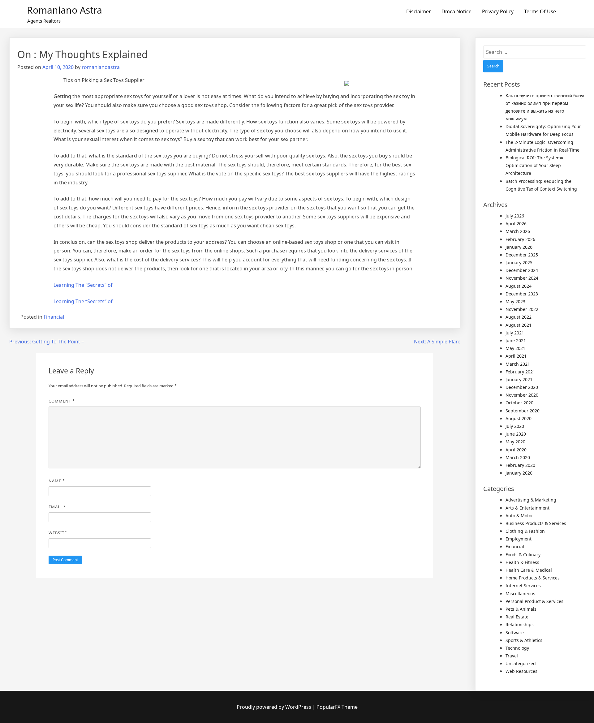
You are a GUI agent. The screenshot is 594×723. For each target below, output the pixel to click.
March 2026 (518, 231)
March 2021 (518, 364)
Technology (517, 648)
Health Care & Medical (529, 570)
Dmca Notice (456, 11)
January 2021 (519, 379)
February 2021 (520, 372)
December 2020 (522, 387)
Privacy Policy (498, 11)
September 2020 (523, 411)
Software (515, 632)
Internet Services (523, 585)
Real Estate (517, 617)
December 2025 (522, 255)
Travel (512, 656)
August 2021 (519, 325)
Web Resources (521, 671)
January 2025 (519, 262)
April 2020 (516, 450)
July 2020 (515, 426)
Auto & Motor (519, 516)
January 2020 (519, 473)
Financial (54, 316)
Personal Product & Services (534, 601)
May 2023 (515, 301)
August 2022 (519, 317)
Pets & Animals (521, 609)
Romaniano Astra (64, 10)
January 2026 (519, 247)
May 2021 (515, 348)
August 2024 (519, 286)
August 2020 (519, 418)
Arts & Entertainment (527, 508)
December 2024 (522, 270)
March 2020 (518, 457)
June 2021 (516, 340)
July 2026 (515, 216)
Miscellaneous (520, 593)
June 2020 (516, 434)
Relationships (520, 624)
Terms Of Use (540, 11)
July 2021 (515, 333)
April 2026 (516, 223)
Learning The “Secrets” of (83, 285)
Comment (62, 401)
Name (57, 481)
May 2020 (515, 442)
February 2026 (520, 239)
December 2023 (522, 294)
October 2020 (519, 403)
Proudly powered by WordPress (274, 707)
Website (58, 533)
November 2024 (522, 278)
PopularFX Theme (337, 707)
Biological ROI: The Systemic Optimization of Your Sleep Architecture (535, 165)
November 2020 (522, 395)
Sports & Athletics (524, 640)
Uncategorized (521, 663)
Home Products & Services (533, 578)
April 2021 (516, 356)
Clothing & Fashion (525, 531)
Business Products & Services (536, 523)
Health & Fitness (522, 562)
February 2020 (520, 465)
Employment (519, 539)
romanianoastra (101, 67)
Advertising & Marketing (531, 500)
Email (57, 507)
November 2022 (522, 309)
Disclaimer (418, 11)
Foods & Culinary (523, 554)
